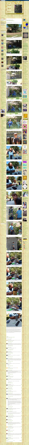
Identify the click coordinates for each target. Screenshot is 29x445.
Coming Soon (3, 17)
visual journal (2, 217)
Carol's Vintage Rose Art (3, 75)
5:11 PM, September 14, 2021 (10, 431)
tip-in (1, 210)
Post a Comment (7, 439)
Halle (8, 429)
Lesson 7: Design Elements (25, 70)
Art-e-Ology (24, 224)
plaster (2, 178)
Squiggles (2, 198)
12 (21, 384)
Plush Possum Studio (25, 231)
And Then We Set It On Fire (3, 72)
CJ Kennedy (9, 390)
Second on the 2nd (3, 190)
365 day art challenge (3, 120)
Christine (25, 245)
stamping (2, 199)
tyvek (1, 215)
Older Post (21, 440)
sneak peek (2, 196)
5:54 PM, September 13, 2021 (10, 356)
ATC (1, 130)
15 (21, 393)
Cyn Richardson (2, 79)
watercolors (2, 219)
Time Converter (24, 156)
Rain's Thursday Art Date (3, 183)
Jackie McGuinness (10, 393)
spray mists (2, 197)
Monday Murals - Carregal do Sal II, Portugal (5, 43)
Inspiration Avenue (3, 162)
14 (21, 390)
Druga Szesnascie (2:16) (3, 83)
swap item (2, 205)
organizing (2, 173)
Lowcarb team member (26, 248)
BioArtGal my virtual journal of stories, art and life (3, 57)
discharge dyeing (2, 145)
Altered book (2, 123)
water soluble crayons (3, 218)
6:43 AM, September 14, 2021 (10, 396)
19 (21, 415)
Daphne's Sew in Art (3, 80)
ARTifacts (2, 129)
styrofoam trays (2, 201)
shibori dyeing (2, 194)
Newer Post (7, 440)
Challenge (2, 138)
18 (21, 411)
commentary (2, 141)
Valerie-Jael (9, 339)
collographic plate (3, 140)
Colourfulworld (2, 42)
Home (14, 440)
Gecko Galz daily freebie (25, 228)
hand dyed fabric (2, 158)
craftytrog (9, 437)
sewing (2, 192)
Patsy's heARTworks (3, 101)
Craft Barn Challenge (3, 143)
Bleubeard (2, 134)
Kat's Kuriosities (2, 90)
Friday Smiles (2, 154)
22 (21, 426)
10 (21, 375)
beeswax (2, 133)
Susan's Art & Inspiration (3, 105)
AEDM (2, 122)
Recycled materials (3, 185)
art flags (2, 126)
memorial (2, 166)
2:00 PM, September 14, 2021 (10, 420)
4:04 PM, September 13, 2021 (10, 341)
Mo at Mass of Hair (3, 97)
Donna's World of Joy (3, 82)
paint (1, 175)
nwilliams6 (9, 378)
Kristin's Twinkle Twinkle (3, 93)
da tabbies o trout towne (10, 415)
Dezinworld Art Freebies (25, 227)
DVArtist (2, 64)
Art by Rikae (2, 73)
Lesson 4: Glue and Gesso (25, 67)
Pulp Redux (2, 103)
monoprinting (2, 169)
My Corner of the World (3, 172)
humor (2, 161)
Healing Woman (2, 86)
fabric (1, 150)
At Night (4, 61)
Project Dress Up (2, 180)
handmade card (2, 159)
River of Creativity (3, 187)
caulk (1, 137)
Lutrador (2, 165)
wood (1, 221)
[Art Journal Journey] (25, 116)
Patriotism (2, 176)
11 (21, 378)
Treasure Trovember (3, 211)
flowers (2, 152)
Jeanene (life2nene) (3, 87)
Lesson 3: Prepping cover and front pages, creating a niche (25, 66)
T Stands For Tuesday (3, 206)
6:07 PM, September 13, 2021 (10, 361)
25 (21, 437)
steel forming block (3, 200)
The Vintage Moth (24, 232)
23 (21, 429)
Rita (8, 375)
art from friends (2, 127)
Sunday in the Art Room (3, 204)
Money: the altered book (25, 84)
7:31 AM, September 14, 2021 (10, 406)
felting (2, 151)
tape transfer (2, 207)
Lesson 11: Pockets (25, 73)
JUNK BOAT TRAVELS (3, 49)
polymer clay (2, 179)
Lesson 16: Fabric (24, 77)
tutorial (2, 214)
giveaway (2, 157)
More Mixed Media (3, 171)
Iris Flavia (9, 384)
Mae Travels (9, 347)
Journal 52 (2, 164)
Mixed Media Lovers (3, 168)
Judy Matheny (2, 89)
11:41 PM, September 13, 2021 (10, 386)
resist (1, 186)
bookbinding (2, 136)
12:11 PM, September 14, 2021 (10, 417)
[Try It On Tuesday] (25, 119)
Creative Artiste (2, 144)
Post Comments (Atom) (11, 441)
